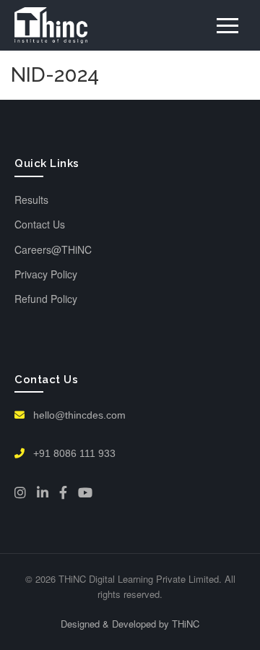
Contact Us (39, 224)
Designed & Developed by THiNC (130, 623)
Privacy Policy (45, 274)
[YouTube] (85, 492)
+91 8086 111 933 (73, 453)
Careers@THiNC (53, 249)
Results (31, 199)
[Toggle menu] (227, 26)
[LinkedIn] (42, 492)
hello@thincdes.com (78, 415)
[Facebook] (63, 492)
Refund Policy (45, 298)
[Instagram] (20, 492)
